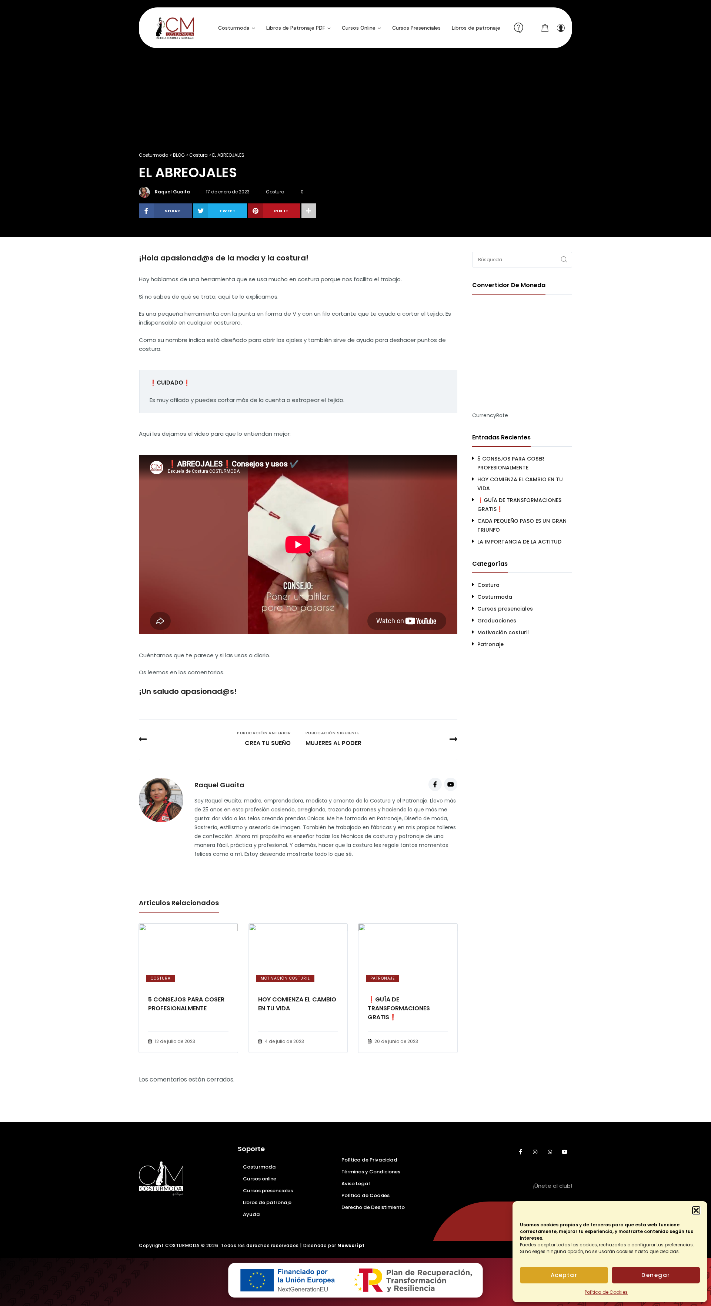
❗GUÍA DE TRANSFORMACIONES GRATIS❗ (399, 1008)
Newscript (350, 1245)
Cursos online (259, 1178)
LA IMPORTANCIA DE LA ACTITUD (519, 541)
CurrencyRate (490, 415)
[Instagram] (535, 1151)
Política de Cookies (606, 1292)
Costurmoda (494, 597)
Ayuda (251, 1214)
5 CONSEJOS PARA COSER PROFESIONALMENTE (186, 1004)
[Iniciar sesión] (560, 28)
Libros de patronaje (267, 1202)
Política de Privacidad (369, 1159)
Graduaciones (496, 620)
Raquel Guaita (172, 192)
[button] (696, 1210)
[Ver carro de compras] (545, 28)
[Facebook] (435, 784)
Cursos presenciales (505, 608)
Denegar (655, 1275)
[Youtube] (450, 784)
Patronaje (382, 978)
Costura (275, 192)
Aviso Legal (355, 1183)
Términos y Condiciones (370, 1171)
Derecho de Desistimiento (373, 1207)
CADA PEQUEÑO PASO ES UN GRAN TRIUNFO (522, 525)
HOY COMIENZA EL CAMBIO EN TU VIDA (297, 1004)
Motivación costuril (285, 978)
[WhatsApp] (550, 1151)
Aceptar (564, 1275)
